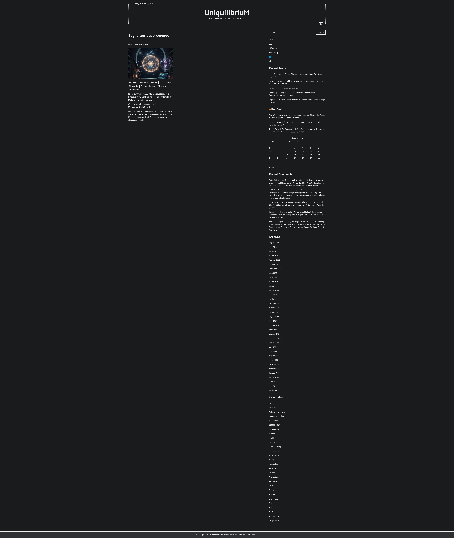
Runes (271, 490)
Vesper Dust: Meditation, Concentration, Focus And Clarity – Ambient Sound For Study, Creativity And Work (297, 227)
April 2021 (273, 390)
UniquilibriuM (227, 12)
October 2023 (274, 312)
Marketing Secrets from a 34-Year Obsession (286, 122)
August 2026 (274, 243)
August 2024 (274, 290)
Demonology (274, 429)
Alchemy (272, 408)
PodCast (276, 109)
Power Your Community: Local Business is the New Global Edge (294, 115)
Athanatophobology (276, 416)
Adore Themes (251, 535)
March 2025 (273, 282)
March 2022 (273, 360)
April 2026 (273, 251)
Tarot (271, 507)
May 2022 (273, 356)
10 (270, 151)
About (271, 39)
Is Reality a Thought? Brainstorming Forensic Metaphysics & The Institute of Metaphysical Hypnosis (150, 96)
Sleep (271, 503)
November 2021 (275, 369)
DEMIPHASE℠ (274, 425)
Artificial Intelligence (140, 82)
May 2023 (273, 321)
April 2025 (273, 277)
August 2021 (274, 377)
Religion (272, 486)
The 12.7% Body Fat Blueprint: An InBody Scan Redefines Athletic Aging (297, 129)
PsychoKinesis (275, 477)
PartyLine (272, 468)
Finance (272, 434)
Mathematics (274, 451)
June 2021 (273, 382)
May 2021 (273, 386)
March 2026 (273, 256)
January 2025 (274, 286)
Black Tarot (273, 421)
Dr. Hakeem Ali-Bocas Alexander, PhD (144, 104)
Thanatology (274, 516)
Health (271, 438)
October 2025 (274, 264)
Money (271, 460)
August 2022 (274, 343)
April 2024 (273, 299)
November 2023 (275, 308)
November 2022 (275, 330)
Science (152, 86)
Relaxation (273, 481)
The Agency (273, 53)
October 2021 (274, 373)
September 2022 (275, 338)
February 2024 (274, 303)
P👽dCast (273, 48)
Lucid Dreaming (165, 82)
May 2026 (273, 247)
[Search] (321, 24)
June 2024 (273, 295)
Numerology (274, 464)
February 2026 (274, 260)
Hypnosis (154, 82)
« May (271, 167)
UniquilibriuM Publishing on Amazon (283, 88)
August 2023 (274, 317)
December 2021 (275, 364)
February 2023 (274, 325)
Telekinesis (162, 86)
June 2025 (273, 273)
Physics (144, 86)
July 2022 (272, 347)
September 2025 (275, 269)
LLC (270, 44)
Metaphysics (134, 86)
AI (130, 82)
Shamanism (273, 499)
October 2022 (274, 334)
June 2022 (273, 351)
